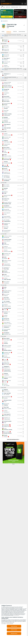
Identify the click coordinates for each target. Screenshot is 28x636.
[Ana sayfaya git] (7, 4)
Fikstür (15, 31)
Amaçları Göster (14, 633)
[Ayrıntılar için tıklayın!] (13, 40)
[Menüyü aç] (25, 4)
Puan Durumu (22, 31)
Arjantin (5, 21)
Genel (3, 31)
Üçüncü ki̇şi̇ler (16, 615)
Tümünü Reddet (14, 629)
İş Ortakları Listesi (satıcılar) (7, 623)
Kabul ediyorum (14, 626)
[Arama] (22, 4)
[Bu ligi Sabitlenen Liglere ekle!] (24, 25)
